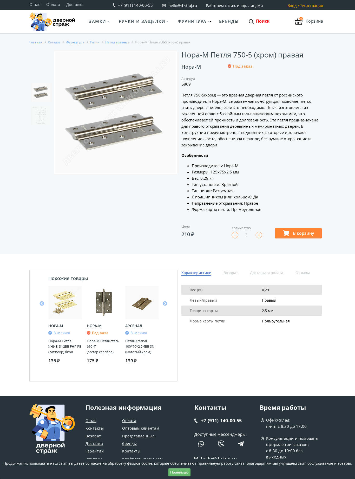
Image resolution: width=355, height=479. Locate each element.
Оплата (53, 4)
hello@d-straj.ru (182, 5)
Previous (41, 303)
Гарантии (95, 451)
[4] (249, 83)
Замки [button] (97, 21)
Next (165, 303)
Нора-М (191, 66)
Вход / (293, 5)
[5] (255, 83)
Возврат (93, 435)
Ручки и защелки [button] (142, 21)
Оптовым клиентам (140, 428)
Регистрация (311, 5)
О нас (34, 4)
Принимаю (179, 472)
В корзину (303, 233)
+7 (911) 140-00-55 (135, 5)
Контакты (95, 428)
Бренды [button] (229, 21)
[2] (236, 83)
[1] (230, 83)
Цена (185, 226)
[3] (242, 83)
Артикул (188, 78)
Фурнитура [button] (192, 21)
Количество (241, 228)
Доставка (74, 4)
